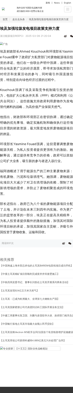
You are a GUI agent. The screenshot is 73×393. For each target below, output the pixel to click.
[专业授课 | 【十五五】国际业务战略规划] (30, 348)
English (67, 2)
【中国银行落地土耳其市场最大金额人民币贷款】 (27, 323)
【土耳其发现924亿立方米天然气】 (19, 290)
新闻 (48, 2)
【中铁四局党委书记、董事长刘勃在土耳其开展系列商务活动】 (34, 282)
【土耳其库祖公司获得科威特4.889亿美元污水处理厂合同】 (33, 340)
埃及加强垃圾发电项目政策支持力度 (49, 19)
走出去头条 (18, 19)
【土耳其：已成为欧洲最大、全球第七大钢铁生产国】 (30, 298)
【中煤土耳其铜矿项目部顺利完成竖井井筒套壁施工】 (30, 273)
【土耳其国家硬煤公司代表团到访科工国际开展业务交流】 (32, 307)
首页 (5, 19)
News (57, 2)
